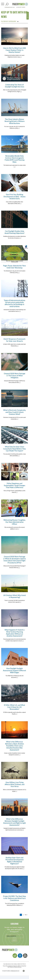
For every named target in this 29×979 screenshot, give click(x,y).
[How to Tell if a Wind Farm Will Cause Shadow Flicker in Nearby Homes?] (14, 36)
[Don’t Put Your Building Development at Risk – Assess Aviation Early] (14, 182)
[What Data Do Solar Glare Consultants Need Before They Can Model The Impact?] (14, 435)
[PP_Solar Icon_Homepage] (15, 954)
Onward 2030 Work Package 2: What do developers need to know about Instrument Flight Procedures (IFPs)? (14, 560)
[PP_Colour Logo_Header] (20, 3)
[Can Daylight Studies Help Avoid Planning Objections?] (14, 219)
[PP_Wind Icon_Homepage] (20, 954)
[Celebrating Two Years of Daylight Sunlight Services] (14, 73)
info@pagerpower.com (10, 7)
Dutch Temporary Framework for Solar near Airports (14, 340)
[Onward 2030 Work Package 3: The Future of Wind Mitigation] (14, 361)
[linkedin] (24, 971)
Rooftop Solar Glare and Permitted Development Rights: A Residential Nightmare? (14, 861)
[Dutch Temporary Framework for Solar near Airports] (14, 327)
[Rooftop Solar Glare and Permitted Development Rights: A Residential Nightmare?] (14, 845)
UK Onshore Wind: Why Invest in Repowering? (14, 596)
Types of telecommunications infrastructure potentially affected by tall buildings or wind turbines (14, 303)
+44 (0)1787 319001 (20, 7)
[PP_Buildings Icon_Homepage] (25, 954)
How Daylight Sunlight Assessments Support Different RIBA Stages (14, 670)
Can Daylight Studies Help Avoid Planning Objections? (14, 232)
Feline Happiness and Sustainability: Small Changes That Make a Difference (14, 485)
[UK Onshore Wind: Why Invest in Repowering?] (14, 583)
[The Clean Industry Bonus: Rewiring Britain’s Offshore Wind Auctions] (14, 107)
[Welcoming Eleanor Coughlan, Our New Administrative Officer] (14, 508)
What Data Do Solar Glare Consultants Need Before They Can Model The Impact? (14, 449)
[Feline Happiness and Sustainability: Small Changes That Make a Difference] (14, 471)
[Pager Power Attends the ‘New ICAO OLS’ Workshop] (14, 254)
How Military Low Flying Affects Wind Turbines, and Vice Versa (14, 784)
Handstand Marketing (17, 967)
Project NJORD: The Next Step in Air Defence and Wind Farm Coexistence (14, 898)
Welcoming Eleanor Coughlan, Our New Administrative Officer (14, 522)
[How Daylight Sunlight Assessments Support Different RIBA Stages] (14, 656)
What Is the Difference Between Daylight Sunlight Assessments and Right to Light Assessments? (14, 822)
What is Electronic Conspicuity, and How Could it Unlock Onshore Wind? (14, 412)
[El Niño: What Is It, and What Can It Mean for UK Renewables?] (14, 693)
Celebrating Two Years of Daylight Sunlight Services (14, 86)
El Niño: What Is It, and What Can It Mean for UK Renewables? (14, 707)
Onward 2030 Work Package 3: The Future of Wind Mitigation (14, 375)
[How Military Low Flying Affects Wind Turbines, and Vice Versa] (14, 770)
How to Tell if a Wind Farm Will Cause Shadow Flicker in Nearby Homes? (14, 50)
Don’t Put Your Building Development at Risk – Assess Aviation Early (14, 196)
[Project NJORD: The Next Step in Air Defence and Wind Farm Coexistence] (14, 884)
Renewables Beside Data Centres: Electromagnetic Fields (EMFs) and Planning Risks (14, 159)
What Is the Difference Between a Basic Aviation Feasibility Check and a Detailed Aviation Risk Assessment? (14, 746)
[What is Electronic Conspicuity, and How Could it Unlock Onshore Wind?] (14, 398)
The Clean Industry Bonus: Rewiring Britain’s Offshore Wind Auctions (14, 121)
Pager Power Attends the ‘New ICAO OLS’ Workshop (14, 267)
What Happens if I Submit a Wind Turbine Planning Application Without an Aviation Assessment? (14, 633)
